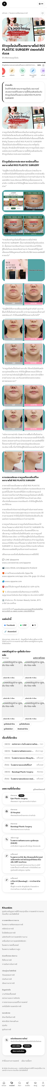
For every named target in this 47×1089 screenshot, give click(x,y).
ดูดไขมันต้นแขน (24, 724)
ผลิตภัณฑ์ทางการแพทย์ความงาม (14, 936)
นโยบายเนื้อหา (26, 1061)
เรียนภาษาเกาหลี (8, 983)
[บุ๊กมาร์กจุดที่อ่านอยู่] (43, 65)
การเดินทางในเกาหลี (9, 964)
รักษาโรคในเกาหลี (8, 1017)
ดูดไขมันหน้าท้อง (9, 724)
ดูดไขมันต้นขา (8, 729)
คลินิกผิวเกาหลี (8, 928)
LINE (25, 625)
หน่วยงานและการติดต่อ (11, 998)
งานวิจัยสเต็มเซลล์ (9, 994)
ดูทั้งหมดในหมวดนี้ (39, 790)
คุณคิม (4, 1025)
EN (42, 4)
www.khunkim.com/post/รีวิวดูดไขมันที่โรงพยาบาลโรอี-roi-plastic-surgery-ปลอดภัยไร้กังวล (22, 610)
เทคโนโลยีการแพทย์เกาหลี (11, 1006)
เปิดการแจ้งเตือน (18, 1051)
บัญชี (43, 1086)
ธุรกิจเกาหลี (6, 1029)
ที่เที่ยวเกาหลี (6, 960)
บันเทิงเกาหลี (7, 979)
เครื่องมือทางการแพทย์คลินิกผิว (14, 941)
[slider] (23, 62)
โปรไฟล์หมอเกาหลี (8, 932)
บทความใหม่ (16, 1046)
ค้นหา (19, 1086)
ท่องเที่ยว (27, 1086)
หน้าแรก (4, 13)
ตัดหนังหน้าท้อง (22, 729)
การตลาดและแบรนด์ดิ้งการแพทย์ (14, 1002)
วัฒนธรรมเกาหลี (8, 975)
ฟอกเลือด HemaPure (10, 1021)
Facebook (11, 625)
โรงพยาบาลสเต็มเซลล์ (10, 945)
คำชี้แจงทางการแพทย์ (10, 1061)
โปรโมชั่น (27, 1046)
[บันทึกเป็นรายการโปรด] (42, 13)
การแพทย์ (11, 1086)
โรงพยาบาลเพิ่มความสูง (11, 949)
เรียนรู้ (35, 1086)
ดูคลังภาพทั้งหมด (39, 658)
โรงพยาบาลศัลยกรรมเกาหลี (19, 13)
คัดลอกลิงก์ (10, 631)
